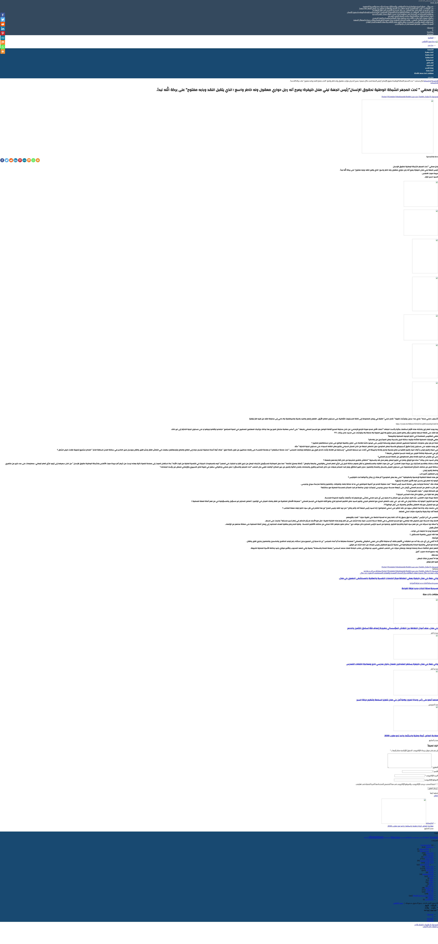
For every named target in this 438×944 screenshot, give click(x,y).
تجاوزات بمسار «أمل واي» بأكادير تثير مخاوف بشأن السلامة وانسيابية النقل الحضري (402, 18)
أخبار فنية (429, 65)
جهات (431, 880)
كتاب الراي (430, 62)
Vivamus (433, 837)
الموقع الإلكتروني (431, 780)
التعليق (435, 767)
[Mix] (29, 160)
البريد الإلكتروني (431, 776)
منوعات (430, 898)
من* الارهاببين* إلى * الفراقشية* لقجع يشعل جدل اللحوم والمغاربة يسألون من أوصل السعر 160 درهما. (396, 8)
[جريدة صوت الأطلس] (430, 42)
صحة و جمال (424, 851)
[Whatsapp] (33, 160)
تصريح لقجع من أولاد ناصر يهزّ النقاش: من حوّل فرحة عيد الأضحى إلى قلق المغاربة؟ (402, 10)
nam (404, 837)
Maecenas (395, 837)
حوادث (431, 882)
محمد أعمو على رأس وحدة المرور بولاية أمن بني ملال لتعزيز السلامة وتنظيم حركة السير (397, 700)
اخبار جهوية (429, 52)
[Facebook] (2, 160)
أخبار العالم (429, 847)
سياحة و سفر (424, 849)
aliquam (366, 837)
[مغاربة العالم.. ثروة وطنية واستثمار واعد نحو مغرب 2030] (416, 730)
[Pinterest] (20, 160)
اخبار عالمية (429, 867)
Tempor (426, 837)
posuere (408, 837)
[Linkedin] (16, 160)
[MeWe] (24, 160)
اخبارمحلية (429, 60)
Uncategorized (426, 845)
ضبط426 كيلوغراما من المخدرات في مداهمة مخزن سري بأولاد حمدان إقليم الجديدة (402, 14)
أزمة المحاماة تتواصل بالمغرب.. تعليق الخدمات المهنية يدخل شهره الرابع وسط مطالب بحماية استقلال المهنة (393, 20)
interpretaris (387, 837)
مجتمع (431, 894)
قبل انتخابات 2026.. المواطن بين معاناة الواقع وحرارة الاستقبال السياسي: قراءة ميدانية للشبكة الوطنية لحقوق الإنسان (390, 12)
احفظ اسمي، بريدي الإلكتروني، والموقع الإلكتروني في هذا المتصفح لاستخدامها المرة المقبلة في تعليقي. (395, 784)
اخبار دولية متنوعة (426, 861)
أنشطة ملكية (428, 857)
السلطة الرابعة (428, 874)
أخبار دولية (429, 70)
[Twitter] (7, 160)
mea (401, 837)
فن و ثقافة (429, 888)
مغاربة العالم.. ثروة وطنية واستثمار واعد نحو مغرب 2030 (411, 736)
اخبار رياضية (429, 55)
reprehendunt (415, 837)
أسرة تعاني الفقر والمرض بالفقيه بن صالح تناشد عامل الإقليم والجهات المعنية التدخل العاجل (399, 22)
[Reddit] (11, 160)
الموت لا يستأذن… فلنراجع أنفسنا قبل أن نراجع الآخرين (414, 24)
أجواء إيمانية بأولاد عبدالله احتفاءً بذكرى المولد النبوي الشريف (410, 16)
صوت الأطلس (398, 903)
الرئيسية (430, 49)
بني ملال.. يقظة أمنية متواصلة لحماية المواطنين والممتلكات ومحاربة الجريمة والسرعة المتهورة (398, 7)
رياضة (431, 884)
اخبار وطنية (429, 57)
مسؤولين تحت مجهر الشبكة (423, 73)
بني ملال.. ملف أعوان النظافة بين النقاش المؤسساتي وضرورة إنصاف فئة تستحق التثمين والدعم (392, 628)
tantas (421, 837)
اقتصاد (430, 872)
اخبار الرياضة (424, 865)
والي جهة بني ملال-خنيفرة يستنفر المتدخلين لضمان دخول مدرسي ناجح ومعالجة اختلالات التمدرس (392, 664)
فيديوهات (429, 890)
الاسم (435, 772)
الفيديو (430, 876)
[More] (38, 160)
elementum (376, 837)
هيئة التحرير (429, 68)
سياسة (430, 886)
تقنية (431, 878)
